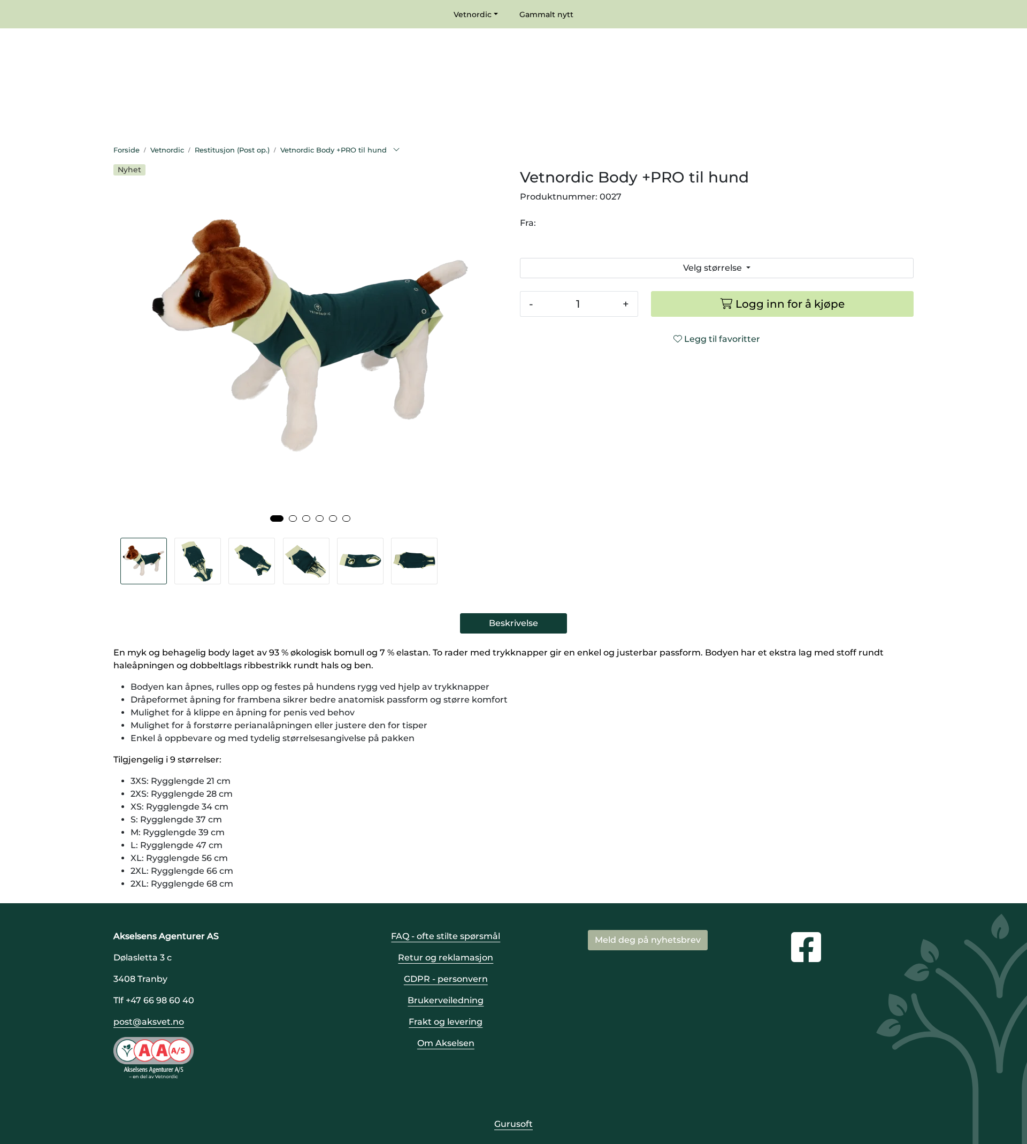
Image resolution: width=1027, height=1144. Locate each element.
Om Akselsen (445, 1043)
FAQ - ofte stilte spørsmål (445, 936)
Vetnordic (473, 14)
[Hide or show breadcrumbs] (396, 150)
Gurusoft (513, 1124)
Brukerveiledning (446, 1000)
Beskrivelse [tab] (513, 623)
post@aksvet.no (148, 1022)
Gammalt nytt (546, 14)
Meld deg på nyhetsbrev (648, 940)
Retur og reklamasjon (445, 957)
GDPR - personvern (446, 979)
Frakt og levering (445, 1022)
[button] (276, 518)
